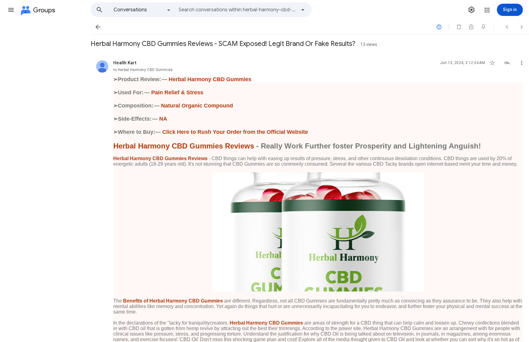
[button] (11, 9)
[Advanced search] (302, 10)
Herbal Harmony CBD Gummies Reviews (183, 146)
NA (163, 119)
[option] (142, 10)
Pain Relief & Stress (177, 92)
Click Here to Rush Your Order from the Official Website (235, 132)
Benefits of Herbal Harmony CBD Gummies (173, 300)
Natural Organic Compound (197, 106)
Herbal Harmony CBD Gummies (210, 79)
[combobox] (237, 10)
